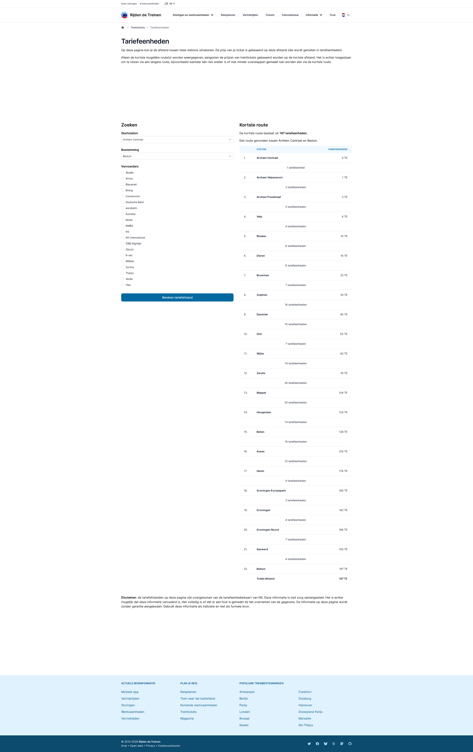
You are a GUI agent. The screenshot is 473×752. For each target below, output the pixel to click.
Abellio (129, 172)
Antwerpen (247, 692)
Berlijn (243, 698)
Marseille (305, 718)
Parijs (243, 705)
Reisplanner (228, 14)
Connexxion (132, 196)
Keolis (128, 219)
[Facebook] (317, 744)
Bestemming (130, 150)
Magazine (187, 718)
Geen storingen (129, 3)
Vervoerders (130, 166)
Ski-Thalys (306, 725)
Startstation (129, 133)
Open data (136, 745)
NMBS (129, 225)
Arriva (129, 178)
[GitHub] (350, 744)
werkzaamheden (149, 3)
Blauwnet (131, 184)
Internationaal (290, 14)
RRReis (129, 261)
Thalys (129, 273)
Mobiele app (130, 692)
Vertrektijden (250, 14)
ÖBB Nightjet (133, 243)
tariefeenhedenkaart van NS (243, 597)
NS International (135, 237)
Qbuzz (129, 249)
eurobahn (131, 208)
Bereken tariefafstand (177, 297)
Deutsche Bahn (134, 202)
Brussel (244, 718)
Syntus (129, 267)
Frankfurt (305, 692)
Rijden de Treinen (150, 741)
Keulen (244, 725)
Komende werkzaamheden (198, 705)
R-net (128, 255)
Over (333, 14)
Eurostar (130, 213)
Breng (129, 190)
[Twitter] (309, 744)
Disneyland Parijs (310, 712)
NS (127, 231)
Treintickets (138, 27)
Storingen (128, 705)
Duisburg (305, 698)
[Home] (123, 27)
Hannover (305, 705)
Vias (128, 284)
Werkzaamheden (132, 712)
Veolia (129, 278)
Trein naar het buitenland (197, 698)
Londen (244, 712)
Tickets (270, 14)
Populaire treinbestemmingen (261, 683)
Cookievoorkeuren (169, 745)
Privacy (150, 745)
